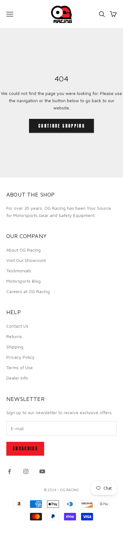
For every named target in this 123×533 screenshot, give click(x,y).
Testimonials (18, 270)
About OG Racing (23, 250)
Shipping (14, 346)
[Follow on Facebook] (9, 471)
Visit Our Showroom (26, 260)
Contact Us (17, 326)
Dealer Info (17, 377)
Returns (14, 336)
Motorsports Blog (23, 281)
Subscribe (25, 449)
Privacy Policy (20, 357)
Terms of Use (19, 367)
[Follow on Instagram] (26, 471)
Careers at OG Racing (28, 291)
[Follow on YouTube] (42, 471)
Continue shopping (61, 126)
